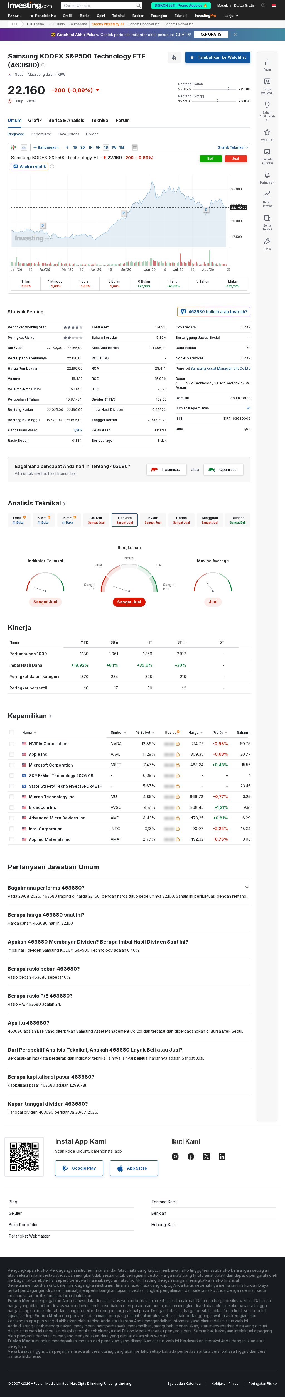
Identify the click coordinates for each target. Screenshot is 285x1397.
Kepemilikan (41, 134)
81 (248, 408)
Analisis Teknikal (34, 503)
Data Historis (68, 134)
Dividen (92, 134)
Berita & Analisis (66, 120)
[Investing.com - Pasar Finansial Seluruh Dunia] (30, 5)
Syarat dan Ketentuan (185, 1383)
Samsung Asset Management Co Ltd (220, 368)
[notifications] (263, 5)
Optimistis (228, 469)
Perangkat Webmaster (29, 1236)
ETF (15, 24)
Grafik (35, 120)
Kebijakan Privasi (225, 1383)
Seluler (15, 1213)
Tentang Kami (163, 1201)
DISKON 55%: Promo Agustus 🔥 (181, 6)
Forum (123, 120)
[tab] (19, 520)
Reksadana (78, 24)
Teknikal (100, 120)
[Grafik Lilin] (13, 147)
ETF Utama (35, 24)
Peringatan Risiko (263, 1383)
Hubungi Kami (163, 1224)
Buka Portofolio (23, 1224)
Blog (13, 1201)
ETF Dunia (57, 24)
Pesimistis (171, 469)
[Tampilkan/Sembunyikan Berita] (135, 147)
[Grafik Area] (24, 147)
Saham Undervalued (144, 24)
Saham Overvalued (179, 24)
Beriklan (158, 1213)
